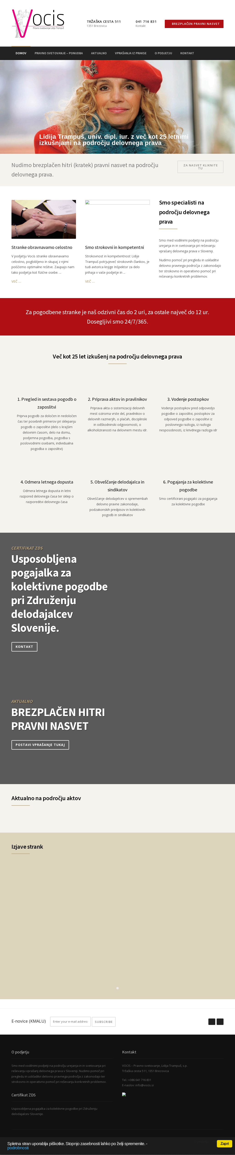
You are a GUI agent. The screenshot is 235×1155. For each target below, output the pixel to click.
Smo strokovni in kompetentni (114, 247)
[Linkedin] (215, 53)
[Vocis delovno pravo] (124, 1094)
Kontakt (187, 53)
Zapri (225, 1144)
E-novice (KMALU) (28, 1021)
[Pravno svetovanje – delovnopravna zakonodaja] (38, 22)
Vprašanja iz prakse (130, 53)
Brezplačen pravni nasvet (195, 24)
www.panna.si (23, 967)
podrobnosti (17, 1147)
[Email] (222, 53)
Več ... (16, 281)
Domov (21, 53)
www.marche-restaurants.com (37, 908)
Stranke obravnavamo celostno (41, 247)
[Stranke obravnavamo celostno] (43, 219)
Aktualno (99, 53)
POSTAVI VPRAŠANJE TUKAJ (40, 744)
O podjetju (163, 53)
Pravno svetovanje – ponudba (59, 53)
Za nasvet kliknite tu (200, 166)
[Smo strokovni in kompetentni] (117, 219)
